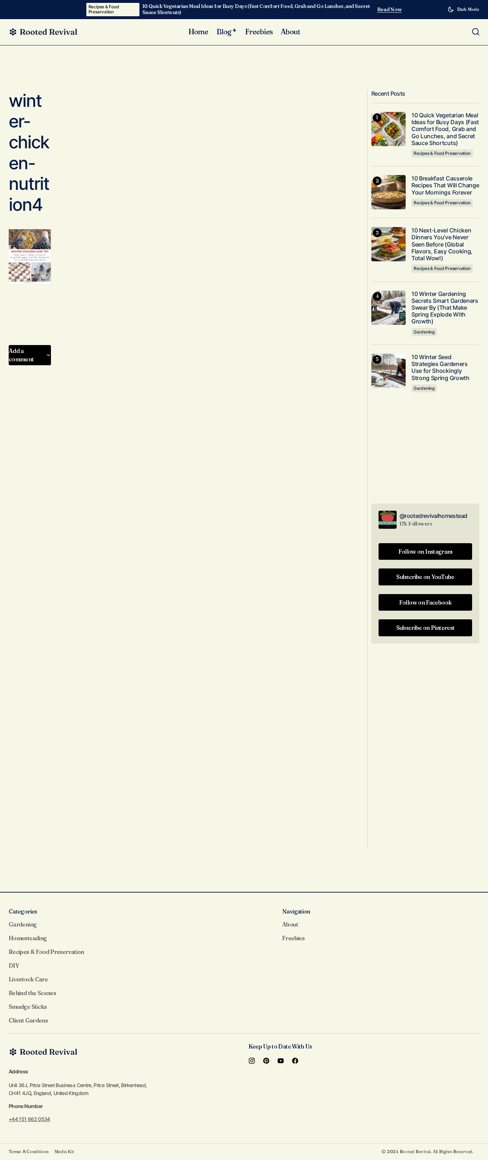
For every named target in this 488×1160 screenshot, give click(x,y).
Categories (23, 911)
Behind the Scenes (32, 993)
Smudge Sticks (28, 1006)
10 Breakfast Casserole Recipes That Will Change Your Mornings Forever (445, 185)
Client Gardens (28, 1020)
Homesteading (28, 938)
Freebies (293, 938)
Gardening (424, 332)
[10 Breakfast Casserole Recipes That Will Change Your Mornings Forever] (388, 192)
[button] (463, 9)
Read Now (389, 9)
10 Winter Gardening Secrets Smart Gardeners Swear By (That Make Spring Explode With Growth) (444, 308)
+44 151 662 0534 (29, 1119)
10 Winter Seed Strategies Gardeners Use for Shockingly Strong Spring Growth (440, 367)
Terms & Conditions (29, 1151)
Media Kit (64, 1151)
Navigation (296, 911)
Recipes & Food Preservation (103, 9)
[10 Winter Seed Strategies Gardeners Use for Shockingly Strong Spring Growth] (388, 371)
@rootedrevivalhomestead (433, 515)
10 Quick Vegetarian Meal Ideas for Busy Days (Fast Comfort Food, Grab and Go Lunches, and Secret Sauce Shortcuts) (256, 9)
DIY (14, 965)
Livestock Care (28, 979)
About (290, 924)
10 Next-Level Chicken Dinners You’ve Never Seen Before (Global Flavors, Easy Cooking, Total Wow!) (441, 244)
